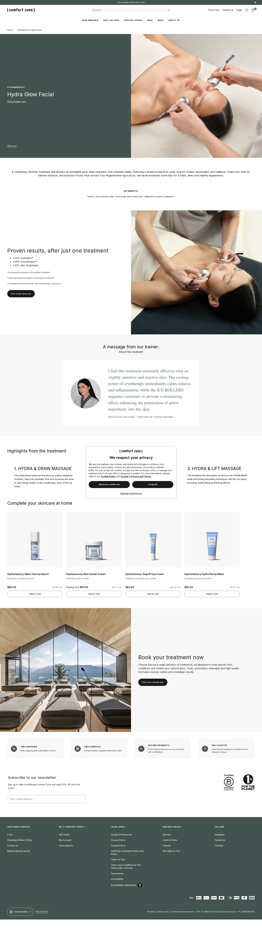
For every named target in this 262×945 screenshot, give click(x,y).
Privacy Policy (118, 840)
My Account (65, 840)
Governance (117, 873)
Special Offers (133, 20)
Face (150, 20)
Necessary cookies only (109, 484)
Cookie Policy (108, 476)
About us (174, 20)
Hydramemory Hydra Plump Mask (204, 574)
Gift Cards (64, 834)
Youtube (219, 845)
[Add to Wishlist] (60, 515)
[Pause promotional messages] (255, 2)
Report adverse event (18, 851)
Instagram (219, 834)
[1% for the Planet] (248, 782)
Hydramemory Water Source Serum (28, 574)
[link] (196, 272)
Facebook (220, 840)
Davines (167, 834)
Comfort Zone (170, 840)
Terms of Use (118, 859)
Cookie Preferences (121, 834)
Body (161, 20)
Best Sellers (111, 20)
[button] (35, 551)
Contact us (12, 845)
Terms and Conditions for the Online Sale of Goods (126, 866)
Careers (167, 845)
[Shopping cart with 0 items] (253, 10)
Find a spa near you (21, 293)
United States (21, 911)
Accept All (152, 484)
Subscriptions (66, 845)
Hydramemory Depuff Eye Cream (144, 574)
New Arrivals (90, 20)
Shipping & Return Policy (19, 840)
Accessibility (117, 879)
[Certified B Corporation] (229, 782)
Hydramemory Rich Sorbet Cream (86, 574)
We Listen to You (171, 851)
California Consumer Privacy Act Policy (127, 852)
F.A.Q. (10, 834)
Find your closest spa (153, 682)
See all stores (42, 911)
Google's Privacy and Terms (136, 476)
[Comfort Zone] (21, 10)
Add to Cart (35, 594)
